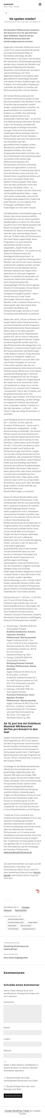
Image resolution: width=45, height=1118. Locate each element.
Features (8, 910)
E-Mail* (7, 1039)
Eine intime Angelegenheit (16, 957)
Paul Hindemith (13, 929)
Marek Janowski (26, 925)
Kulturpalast (12, 925)
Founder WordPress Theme (17, 1111)
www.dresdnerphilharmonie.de (18, 852)
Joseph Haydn (32, 922)
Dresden (26, 907)
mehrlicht (8, 4)
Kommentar (9, 1002)
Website (7, 1050)
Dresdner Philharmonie (16, 922)
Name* (7, 1027)
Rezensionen (21, 910)
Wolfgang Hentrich (29, 929)
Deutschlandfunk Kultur (16, 919)
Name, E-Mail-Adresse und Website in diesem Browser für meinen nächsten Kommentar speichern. (21, 1068)
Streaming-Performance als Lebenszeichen (16, 947)
